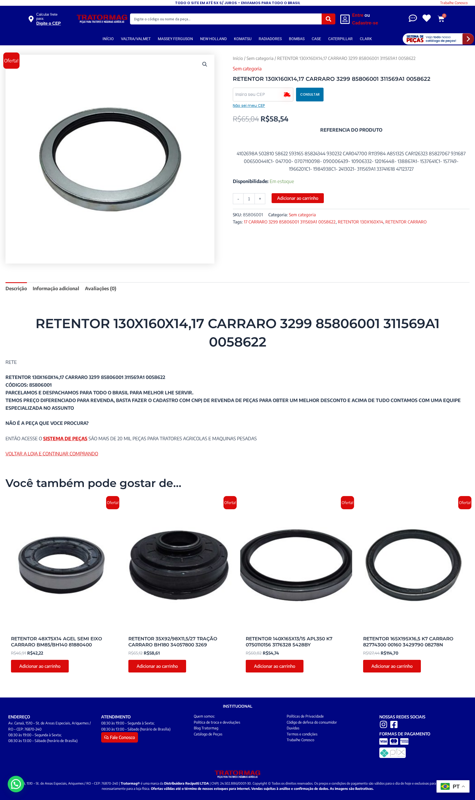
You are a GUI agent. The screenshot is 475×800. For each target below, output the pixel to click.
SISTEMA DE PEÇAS (65, 438)
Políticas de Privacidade (305, 716)
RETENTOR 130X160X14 (360, 221)
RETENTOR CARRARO (406, 221)
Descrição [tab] (16, 288)
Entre (357, 15)
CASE (316, 39)
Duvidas (293, 728)
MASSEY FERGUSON (175, 39)
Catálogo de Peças (208, 734)
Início (238, 58)
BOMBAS (297, 39)
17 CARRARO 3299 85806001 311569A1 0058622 (290, 221)
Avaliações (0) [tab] (100, 288)
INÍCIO (108, 39)
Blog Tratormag (206, 728)
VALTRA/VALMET (136, 39)
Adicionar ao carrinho (297, 198)
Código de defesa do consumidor (312, 722)
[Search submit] (328, 18)
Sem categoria (260, 58)
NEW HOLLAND (213, 39)
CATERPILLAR (340, 39)
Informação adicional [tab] (56, 288)
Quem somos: (204, 716)
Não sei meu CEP (249, 105)
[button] (205, 64)
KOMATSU (243, 39)
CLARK (366, 39)
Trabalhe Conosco (454, 3)
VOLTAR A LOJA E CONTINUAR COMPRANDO (51, 453)
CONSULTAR (310, 94)
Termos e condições (302, 734)
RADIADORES (270, 39)
